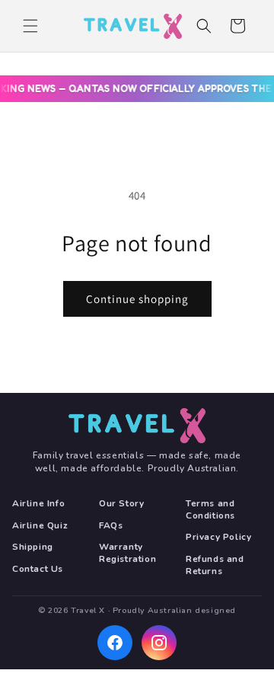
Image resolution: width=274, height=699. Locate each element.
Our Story (121, 503)
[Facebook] (114, 642)
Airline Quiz (40, 525)
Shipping (32, 547)
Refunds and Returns (215, 565)
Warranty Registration (127, 553)
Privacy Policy (218, 537)
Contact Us (37, 569)
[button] (30, 26)
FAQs (111, 525)
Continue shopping (137, 299)
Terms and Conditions (210, 510)
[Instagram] (159, 642)
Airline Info (38, 503)
